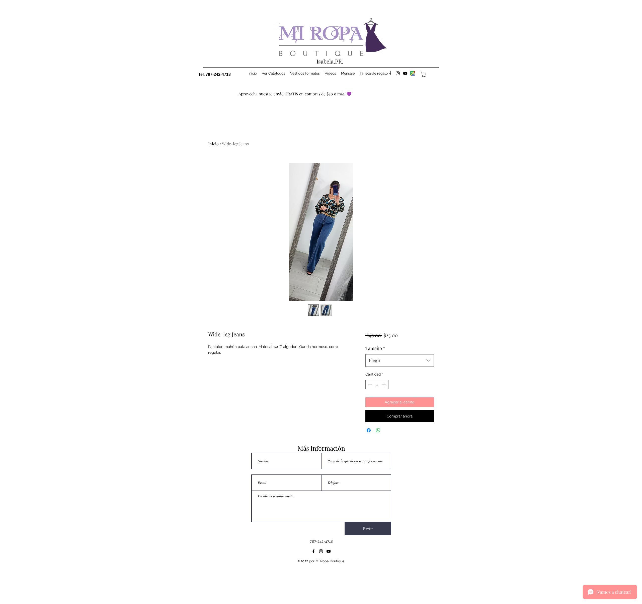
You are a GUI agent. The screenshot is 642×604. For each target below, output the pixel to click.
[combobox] (399, 360)
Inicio (213, 143)
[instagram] (397, 73)
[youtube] (405, 73)
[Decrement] (369, 384)
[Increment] (384, 384)
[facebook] (390, 73)
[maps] (412, 73)
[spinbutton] (377, 384)
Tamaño (375, 348)
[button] (424, 74)
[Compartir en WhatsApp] (378, 430)
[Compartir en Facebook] (369, 430)
